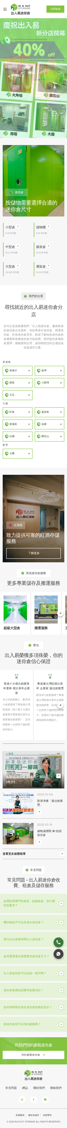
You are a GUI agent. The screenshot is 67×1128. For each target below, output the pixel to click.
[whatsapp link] (58, 954)
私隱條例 (20, 1115)
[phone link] (58, 942)
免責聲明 (47, 1115)
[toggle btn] (61, 903)
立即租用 (55, 9)
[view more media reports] (62, 854)
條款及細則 (33, 1115)
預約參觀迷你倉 (30, 1055)
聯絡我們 (56, 1088)
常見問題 (11, 1088)
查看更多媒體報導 (14, 853)
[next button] (60, 705)
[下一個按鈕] (60, 613)
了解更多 (33, 553)
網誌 (25, 1088)
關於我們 (39, 1088)
